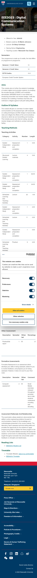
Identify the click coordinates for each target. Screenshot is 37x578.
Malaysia (7, 485)
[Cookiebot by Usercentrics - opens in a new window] (26, 254)
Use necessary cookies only (18, 322)
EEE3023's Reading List (13, 446)
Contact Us (29, 568)
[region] (18, 200)
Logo (3, 3)
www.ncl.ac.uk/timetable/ (26, 454)
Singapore (16, 485)
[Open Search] (29, 4)
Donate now (10, 488)
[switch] (32, 284)
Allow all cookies (18, 310)
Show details (26, 304)
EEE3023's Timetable (13, 456)
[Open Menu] (34, 4)
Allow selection (18, 316)
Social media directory (26, 565)
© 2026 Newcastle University (24, 572)
